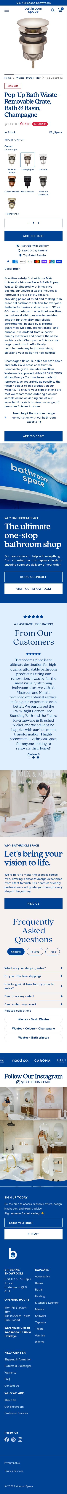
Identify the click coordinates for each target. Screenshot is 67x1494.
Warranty (10, 1372)
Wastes (39, 1342)
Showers (40, 1316)
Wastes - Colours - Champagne (33, 1028)
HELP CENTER (15, 1352)
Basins (39, 1283)
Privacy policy (12, 1462)
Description (12, 269)
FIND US (33, 903)
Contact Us (11, 1386)
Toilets (39, 1329)
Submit (33, 1234)
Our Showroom (14, 1407)
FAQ (7, 1379)
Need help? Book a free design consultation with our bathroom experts (34, 417)
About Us (10, 1400)
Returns (35, 951)
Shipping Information (17, 1359)
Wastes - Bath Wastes (33, 1037)
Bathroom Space (23, 1486)
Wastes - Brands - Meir (28, 77)
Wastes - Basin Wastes (33, 1019)
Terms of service (13, 1471)
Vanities (40, 1335)
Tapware (40, 1322)
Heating (40, 1296)
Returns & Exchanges (17, 1366)
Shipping (16, 951)
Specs (58, 132)
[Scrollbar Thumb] (9, 74)
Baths (38, 1289)
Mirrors (39, 1309)
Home (7, 77)
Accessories (42, 1276)
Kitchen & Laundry (46, 1303)
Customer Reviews (16, 1413)
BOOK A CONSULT (33, 577)
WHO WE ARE (14, 1393)
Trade (52, 951)
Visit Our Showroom (33, 589)
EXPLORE (42, 1270)
